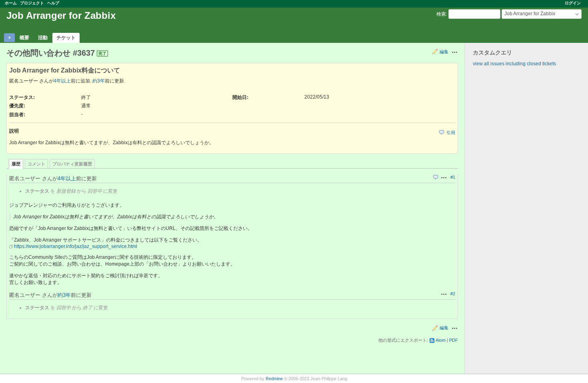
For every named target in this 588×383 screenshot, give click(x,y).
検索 (441, 14)
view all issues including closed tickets (514, 64)
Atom (441, 340)
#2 (452, 293)
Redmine (274, 378)
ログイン (573, 3)
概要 (24, 37)
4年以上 (62, 81)
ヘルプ (53, 3)
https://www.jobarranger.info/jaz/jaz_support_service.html (75, 246)
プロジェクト (32, 3)
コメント (36, 163)
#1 (452, 177)
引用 (450, 132)
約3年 (98, 81)
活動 (43, 37)
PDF (453, 340)
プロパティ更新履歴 (72, 163)
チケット (66, 37)
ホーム (11, 3)
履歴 (16, 163)
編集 (444, 51)
